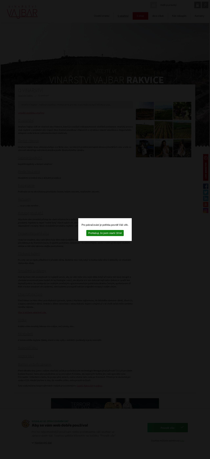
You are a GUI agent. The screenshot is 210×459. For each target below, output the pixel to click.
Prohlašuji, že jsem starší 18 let (105, 233)
